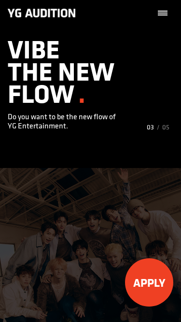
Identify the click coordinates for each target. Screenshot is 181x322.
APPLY (149, 282)
